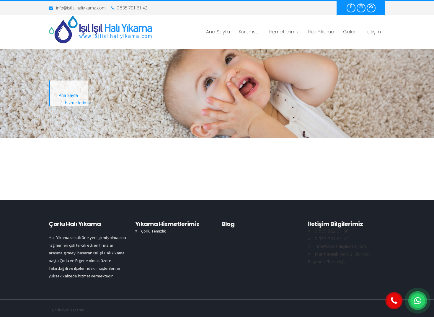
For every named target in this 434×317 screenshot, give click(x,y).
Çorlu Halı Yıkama (75, 224)
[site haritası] (371, 6)
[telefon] (394, 300)
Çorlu (101, 29)
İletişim (373, 31)
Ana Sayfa (218, 31)
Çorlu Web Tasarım (68, 310)
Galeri (350, 31)
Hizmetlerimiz (283, 31)
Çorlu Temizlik (153, 231)
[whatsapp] (417, 300)
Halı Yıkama (321, 31)
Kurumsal (249, 31)
